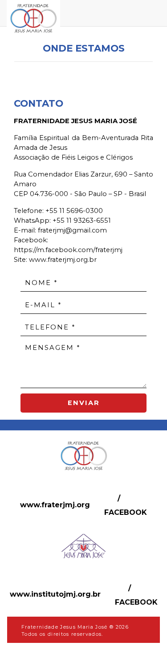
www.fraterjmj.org (55, 505)
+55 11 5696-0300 (74, 211)
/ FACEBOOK (125, 505)
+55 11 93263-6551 (82, 221)
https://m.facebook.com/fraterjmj (68, 250)
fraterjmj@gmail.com (72, 230)
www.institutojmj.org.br (55, 594)
